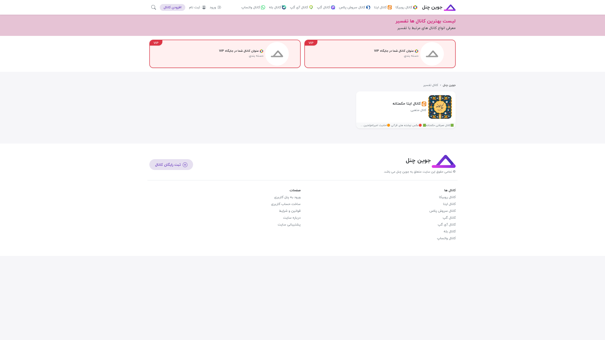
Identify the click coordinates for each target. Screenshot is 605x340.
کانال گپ (323, 7)
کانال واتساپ (250, 7)
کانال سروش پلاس (352, 7)
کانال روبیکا (404, 7)
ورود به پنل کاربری (287, 197)
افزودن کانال (173, 7)
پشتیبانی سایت (289, 224)
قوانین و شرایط (290, 211)
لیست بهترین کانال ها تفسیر (425, 21)
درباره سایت (292, 218)
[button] (153, 7)
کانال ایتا (380, 7)
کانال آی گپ (299, 7)
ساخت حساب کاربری (286, 204)
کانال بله (275, 7)
